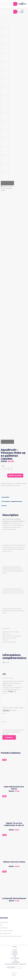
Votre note (5, 691)
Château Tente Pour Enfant (14, 862)
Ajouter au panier (15, 475)
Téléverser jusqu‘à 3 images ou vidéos (13, 707)
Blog (15, 956)
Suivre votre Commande (6, 930)
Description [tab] (5, 497)
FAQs (1, 925)
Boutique (14, 952)
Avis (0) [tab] (4, 506)
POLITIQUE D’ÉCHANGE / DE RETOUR (10, 936)
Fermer (15, 946)
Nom (3, 713)
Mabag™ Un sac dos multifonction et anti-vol (14, 824)
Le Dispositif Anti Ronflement (14, 898)
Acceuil (15, 950)
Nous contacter (4, 922)
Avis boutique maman (5, 933)
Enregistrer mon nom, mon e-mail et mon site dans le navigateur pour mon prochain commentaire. (13, 732)
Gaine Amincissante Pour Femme (14, 787)
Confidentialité (15, 962)
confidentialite (4, 928)
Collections (15, 954)
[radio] (2, 469)
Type (3, 466)
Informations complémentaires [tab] (12, 501)
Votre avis (5, 693)
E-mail (4, 721)
